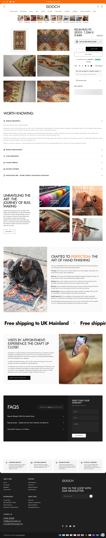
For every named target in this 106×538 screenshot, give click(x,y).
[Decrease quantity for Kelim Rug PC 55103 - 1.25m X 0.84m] (76, 49)
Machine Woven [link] (54, 201)
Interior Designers (32, 505)
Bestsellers (6, 487)
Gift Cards (30, 500)
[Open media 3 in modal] (19, 66)
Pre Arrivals (6, 485)
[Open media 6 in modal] (53, 91)
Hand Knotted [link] (79, 210)
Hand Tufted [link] (96, 235)
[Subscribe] (91, 496)
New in (5, 482)
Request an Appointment (34, 502)
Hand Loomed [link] (62, 227)
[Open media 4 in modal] (53, 66)
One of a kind (6, 489)
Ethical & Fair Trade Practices (10, 507)
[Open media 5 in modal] (19, 91)
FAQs (49, 407)
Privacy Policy (6, 500)
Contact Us (31, 485)
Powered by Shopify (20, 535)
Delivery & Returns (33, 487)
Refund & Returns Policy (9, 502)
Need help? (100, 65)
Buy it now (88, 54)
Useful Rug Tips (32, 482)
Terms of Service (7, 505)
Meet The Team (32, 489)
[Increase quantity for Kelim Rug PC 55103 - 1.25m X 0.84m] (83, 49)
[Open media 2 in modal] (53, 40)
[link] (9, 232)
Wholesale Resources (33, 507)
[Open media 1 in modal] (19, 40)
